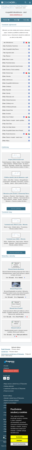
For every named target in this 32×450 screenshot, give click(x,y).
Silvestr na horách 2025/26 (11, 400)
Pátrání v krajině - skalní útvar (14, 137)
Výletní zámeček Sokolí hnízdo (14, 66)
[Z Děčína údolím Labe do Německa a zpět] (16, 173)
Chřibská (8, 86)
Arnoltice (8, 113)
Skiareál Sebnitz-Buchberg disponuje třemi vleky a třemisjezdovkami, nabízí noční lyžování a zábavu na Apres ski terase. (16, 273)
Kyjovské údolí (10, 52)
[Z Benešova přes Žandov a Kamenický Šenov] (16, 190)
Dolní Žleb (9, 123)
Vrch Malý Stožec (10, 127)
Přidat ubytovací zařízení (11, 371)
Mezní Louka (9, 59)
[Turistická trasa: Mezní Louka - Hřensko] (16, 221)
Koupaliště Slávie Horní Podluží (14, 130)
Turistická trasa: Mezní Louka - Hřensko (16, 224)
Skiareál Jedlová (16, 328)
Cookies (6, 415)
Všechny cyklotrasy (16, 208)
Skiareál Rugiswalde (16, 288)
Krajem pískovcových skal (16, 159)
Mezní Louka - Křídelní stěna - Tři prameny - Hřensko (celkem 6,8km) (16, 227)
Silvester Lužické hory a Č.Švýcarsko (14, 398)
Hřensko (8, 76)
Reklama (6, 368)
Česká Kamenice (10, 134)
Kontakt (6, 365)
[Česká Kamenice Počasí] (29, 134)
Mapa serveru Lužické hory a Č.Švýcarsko (15, 383)
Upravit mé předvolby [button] (19, 444)
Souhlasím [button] (19, 437)
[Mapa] (24, 42)
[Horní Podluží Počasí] (29, 117)
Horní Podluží (9, 117)
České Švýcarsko (5, 349)
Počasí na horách (9, 391)
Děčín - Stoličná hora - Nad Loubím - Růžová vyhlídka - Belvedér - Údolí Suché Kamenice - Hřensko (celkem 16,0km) (16, 243)
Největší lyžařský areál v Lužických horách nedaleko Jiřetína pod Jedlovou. (16, 331)
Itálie (5, 431)
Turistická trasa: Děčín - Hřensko (16, 239)
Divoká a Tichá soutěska (12, 69)
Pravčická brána (10, 63)
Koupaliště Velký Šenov (12, 49)
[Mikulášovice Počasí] (29, 42)
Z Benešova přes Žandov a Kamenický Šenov (16, 193)
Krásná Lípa (9, 73)
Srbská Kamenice (11, 100)
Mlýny (7, 140)
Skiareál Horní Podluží (16, 308)
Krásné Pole (9, 110)
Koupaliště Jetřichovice (12, 83)
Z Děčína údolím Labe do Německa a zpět (16, 177)
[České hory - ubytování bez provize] (9, 2)
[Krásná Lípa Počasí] (29, 73)
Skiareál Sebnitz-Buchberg (16, 269)
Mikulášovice (9, 42)
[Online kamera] (26, 42)
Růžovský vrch (10, 96)
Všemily (8, 93)
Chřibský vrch (9, 103)
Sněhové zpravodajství (10, 403)
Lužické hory (4, 351)
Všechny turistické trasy (16, 252)
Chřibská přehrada (11, 106)
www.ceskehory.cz (16, 15)
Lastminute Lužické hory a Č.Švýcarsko (14, 388)
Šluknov (8, 56)
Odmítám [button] (19, 440)
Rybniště (8, 90)
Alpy (5, 429)
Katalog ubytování (9, 386)
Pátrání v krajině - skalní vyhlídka (15, 120)
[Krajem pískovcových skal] (16, 156)
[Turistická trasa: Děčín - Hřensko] (16, 235)
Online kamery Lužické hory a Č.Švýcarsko (12, 354)
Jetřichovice (9, 79)
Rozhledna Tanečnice (12, 46)
